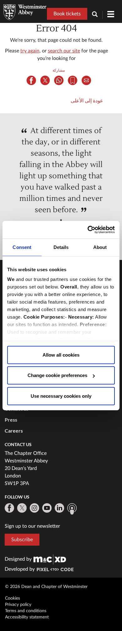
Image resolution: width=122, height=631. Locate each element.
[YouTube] (47, 508)
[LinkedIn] (59, 508)
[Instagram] (34, 508)
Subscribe (22, 539)
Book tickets (67, 13)
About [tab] (100, 247)
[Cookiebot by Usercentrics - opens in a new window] (88, 230)
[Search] (97, 15)
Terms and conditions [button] (25, 611)
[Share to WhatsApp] (59, 80)
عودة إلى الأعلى (87, 100)
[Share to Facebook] (31, 80)
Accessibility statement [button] (27, 617)
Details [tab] (61, 247)
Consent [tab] (22, 247)
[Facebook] (9, 508)
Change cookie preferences (57, 375)
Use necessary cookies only (61, 395)
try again (29, 50)
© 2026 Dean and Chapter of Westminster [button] (46, 587)
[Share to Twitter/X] (45, 80)
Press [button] (11, 420)
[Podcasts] (72, 509)
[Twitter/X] (22, 508)
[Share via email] (86, 80)
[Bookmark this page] (72, 80)
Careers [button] (14, 431)
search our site (64, 50)
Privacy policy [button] (18, 604)
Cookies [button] (12, 598)
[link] (50, 559)
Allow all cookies (61, 354)
